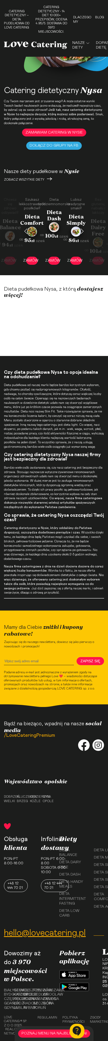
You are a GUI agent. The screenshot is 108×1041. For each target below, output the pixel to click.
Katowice (17, 994)
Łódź (17, 1003)
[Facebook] (84, 745)
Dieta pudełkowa (15, 385)
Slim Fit (50, 411)
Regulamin (47, 1017)
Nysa (47, 796)
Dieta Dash (69, 874)
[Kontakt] (77, 1031)
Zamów (32, 260)
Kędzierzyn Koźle (35, 799)
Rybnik (26, 1008)
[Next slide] (82, 231)
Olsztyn (26, 990)
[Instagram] (98, 745)
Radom (26, 1003)
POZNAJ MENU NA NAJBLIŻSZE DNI (54, 1033)
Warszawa (46, 990)
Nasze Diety (78, 45)
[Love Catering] (35, 45)
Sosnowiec (36, 999)
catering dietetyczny (86, 109)
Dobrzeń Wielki (9, 799)
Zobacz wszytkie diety (24, 179)
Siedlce (36, 994)
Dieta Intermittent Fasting (72, 898)
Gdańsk (7, 1003)
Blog (99, 17)
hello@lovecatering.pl (45, 933)
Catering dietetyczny (20, 528)
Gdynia (7, 1008)
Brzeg (21, 801)
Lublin (17, 1008)
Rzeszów (36, 990)
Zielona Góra (46, 1001)
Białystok (7, 990)
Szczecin (36, 1003)
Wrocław (46, 994)
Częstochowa (7, 999)
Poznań (26, 999)
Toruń (36, 1008)
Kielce (17, 999)
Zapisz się (90, 661)
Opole (47, 801)
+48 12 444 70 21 (15, 886)
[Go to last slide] (25, 231)
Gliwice (17, 990)
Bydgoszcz (7, 994)
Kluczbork (21, 796)
